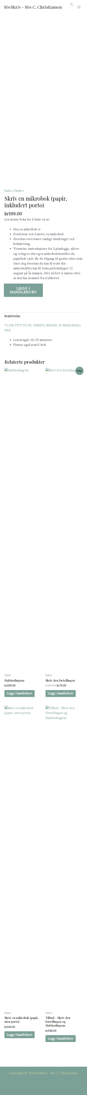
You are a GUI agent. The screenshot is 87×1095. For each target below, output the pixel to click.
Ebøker (19, 191)
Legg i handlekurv (23, 290)
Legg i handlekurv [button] (19, 693)
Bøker (8, 191)
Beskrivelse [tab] (12, 316)
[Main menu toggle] (79, 7)
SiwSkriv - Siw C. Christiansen (33, 7)
